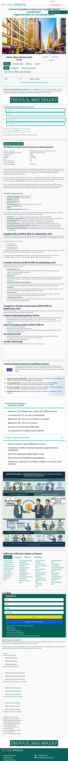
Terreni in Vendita (9, 732)
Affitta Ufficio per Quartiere (11, 666)
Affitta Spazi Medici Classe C (13, 694)
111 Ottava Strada (8, 560)
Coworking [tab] (38, 557)
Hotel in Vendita (8, 728)
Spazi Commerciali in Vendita (12, 733)
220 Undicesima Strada (25, 576)
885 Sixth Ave (7, 577)
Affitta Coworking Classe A (12, 703)
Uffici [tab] (6, 68)
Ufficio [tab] (6, 64)
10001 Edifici (55, 57)
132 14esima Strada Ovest (56, 570)
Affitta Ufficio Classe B (11, 661)
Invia (34, 617)
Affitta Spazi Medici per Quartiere (13, 697)
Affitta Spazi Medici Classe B (13, 691)
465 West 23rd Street (8, 566)
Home (5, 654)
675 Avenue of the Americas (24, 564)
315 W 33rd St (22, 569)
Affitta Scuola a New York (11, 717)
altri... (5, 579)
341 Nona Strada (7, 570)
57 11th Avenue (55, 564)
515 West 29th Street (56, 582)
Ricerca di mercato (58, 9)
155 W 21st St (38, 585)
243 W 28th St (7, 575)
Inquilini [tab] (37, 64)
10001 (31, 154)
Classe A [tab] (7, 557)
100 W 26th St (22, 578)
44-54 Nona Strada (56, 576)
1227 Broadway (55, 573)
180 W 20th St (22, 562)
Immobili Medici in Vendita (11, 727)
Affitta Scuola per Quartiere (12, 719)
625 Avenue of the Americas (40, 575)
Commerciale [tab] (17, 64)
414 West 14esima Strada (56, 579)
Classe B (45, 57)
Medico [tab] (29, 64)
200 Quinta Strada (8, 562)
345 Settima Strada (24, 580)
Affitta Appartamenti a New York (13, 720)
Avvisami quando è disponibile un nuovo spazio (18, 107)
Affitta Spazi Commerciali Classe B (15, 676)
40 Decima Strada (40, 564)
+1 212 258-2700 (42, 755)
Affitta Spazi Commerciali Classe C (15, 679)
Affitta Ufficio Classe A (11, 658)
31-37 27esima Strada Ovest (41, 566)
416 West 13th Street (40, 572)
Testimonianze (56, 5)
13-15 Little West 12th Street (56, 561)
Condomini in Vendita (10, 725)
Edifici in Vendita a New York (12, 722)
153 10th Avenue (55, 565)
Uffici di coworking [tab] (28, 68)
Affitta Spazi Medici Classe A (13, 688)
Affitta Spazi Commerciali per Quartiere (15, 682)
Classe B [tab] (17, 557)
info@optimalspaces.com (46, 757)
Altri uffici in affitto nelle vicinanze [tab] (17, 72)
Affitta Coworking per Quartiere (13, 712)
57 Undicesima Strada (25, 560)
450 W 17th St (7, 571)
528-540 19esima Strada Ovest (24, 574)
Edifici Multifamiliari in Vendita (12, 724)
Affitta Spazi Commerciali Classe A (15, 673)
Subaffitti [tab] (15, 68)
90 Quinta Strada (40, 578)
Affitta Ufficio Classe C (11, 664)
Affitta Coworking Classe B (12, 706)
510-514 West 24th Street (57, 567)
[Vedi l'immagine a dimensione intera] (34, 36)
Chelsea (51, 60)
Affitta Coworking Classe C (12, 709)
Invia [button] (16, 130)
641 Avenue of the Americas (40, 561)
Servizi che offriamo (9, 755)
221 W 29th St (54, 575)
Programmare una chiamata (34, 622)
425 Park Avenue (7, 564)
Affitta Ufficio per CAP (10, 655)
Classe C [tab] (27, 557)
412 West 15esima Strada (40, 569)
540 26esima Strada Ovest (41, 580)
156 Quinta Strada (24, 567)
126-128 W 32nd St (8, 573)
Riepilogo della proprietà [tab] (13, 144)
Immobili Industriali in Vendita (12, 730)
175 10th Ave (38, 583)
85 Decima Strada (8, 568)
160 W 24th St (22, 571)
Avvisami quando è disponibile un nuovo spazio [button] (34, 82)
